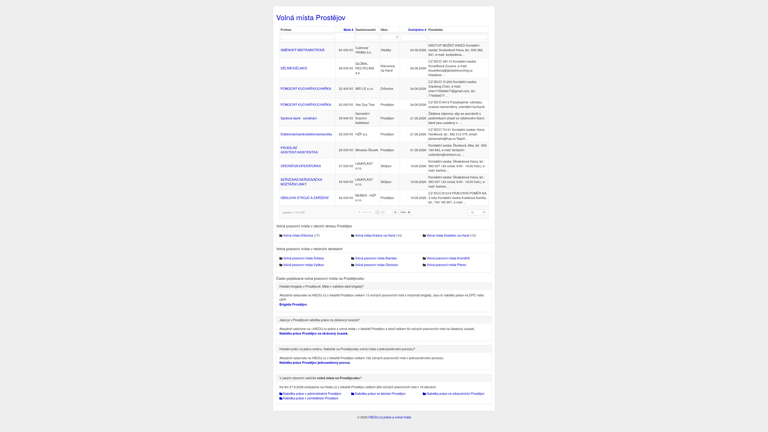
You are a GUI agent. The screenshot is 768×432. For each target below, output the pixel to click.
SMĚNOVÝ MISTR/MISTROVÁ (303, 50)
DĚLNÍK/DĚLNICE (294, 68)
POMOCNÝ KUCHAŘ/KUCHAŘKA (306, 88)
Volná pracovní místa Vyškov (303, 264)
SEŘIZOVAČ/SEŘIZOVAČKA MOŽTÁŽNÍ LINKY (301, 181)
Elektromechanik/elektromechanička (306, 134)
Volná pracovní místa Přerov (446, 264)
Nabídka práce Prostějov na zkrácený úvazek (313, 333)
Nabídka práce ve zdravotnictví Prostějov (455, 393)
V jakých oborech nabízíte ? (320, 378)
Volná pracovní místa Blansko (376, 258)
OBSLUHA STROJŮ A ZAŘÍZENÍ (304, 197)
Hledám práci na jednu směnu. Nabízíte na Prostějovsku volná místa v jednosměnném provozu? (347, 349)
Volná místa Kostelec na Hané (448, 235)
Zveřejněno (416, 30)
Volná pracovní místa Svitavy (303, 258)
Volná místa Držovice (298, 235)
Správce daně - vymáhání (299, 118)
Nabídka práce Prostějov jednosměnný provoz (314, 362)
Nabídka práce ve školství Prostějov (380, 393)
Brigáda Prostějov (293, 304)
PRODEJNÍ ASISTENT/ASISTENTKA (299, 150)
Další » (404, 212)
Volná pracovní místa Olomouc (376, 264)
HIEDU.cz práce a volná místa (389, 417)
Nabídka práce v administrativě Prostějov (311, 393)
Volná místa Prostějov (310, 17)
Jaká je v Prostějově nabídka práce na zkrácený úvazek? (319, 320)
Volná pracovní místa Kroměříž (448, 258)
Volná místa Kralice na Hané (375, 235)
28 (395, 212)
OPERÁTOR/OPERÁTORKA (301, 166)
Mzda (348, 30)
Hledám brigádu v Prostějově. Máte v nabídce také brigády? (321, 286)
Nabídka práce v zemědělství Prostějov (310, 398)
